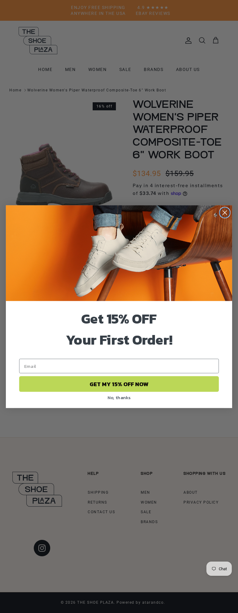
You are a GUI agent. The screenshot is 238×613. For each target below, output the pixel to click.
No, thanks (119, 397)
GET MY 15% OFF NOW (119, 384)
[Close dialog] (225, 212)
